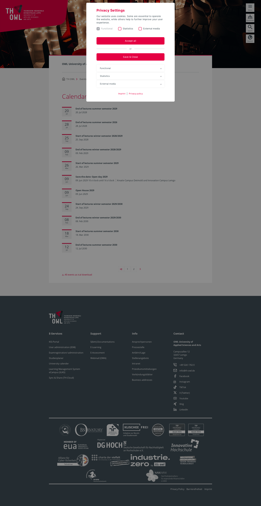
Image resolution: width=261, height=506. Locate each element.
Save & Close (130, 57)
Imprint (121, 93)
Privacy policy (136, 93)
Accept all (130, 40)
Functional (107, 28)
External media (151, 28)
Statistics (128, 28)
